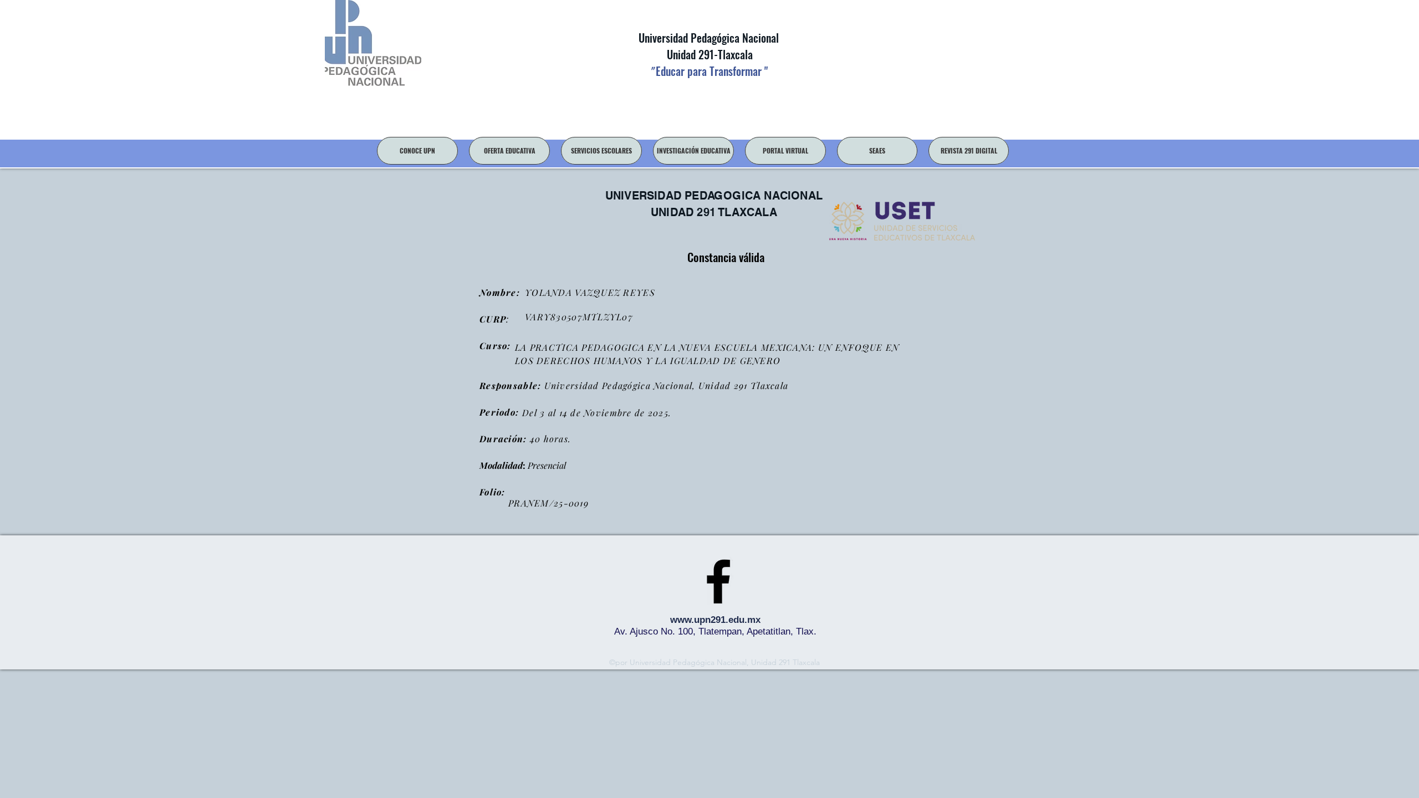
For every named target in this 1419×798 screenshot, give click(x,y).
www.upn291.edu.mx (715, 620)
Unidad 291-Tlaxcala (708, 54)
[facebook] (718, 581)
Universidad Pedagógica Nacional (709, 37)
